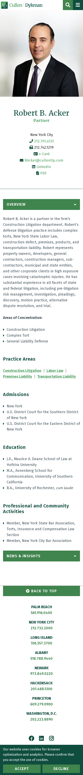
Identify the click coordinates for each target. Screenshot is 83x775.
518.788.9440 (41, 658)
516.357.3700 (41, 643)
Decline (61, 769)
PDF (43, 173)
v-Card (44, 154)
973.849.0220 (41, 673)
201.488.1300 (41, 689)
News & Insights (24, 556)
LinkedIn (43, 167)
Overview (16, 204)
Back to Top (44, 591)
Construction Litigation (22, 370)
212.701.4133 (44, 141)
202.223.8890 (41, 719)
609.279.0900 (41, 704)
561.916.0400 (41, 613)
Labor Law (55, 370)
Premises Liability (17, 376)
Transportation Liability (56, 376)
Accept (22, 769)
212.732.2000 (42, 628)
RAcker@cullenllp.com (44, 160)
